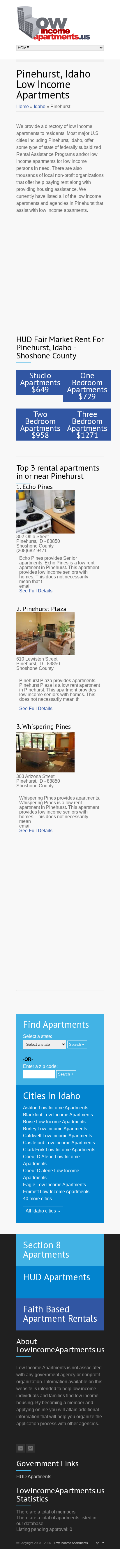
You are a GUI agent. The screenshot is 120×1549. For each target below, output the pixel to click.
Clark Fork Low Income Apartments (59, 1149)
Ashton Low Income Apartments (55, 1107)
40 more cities (37, 1198)
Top (96, 1543)
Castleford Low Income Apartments (59, 1142)
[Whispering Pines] (45, 771)
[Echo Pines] (45, 531)
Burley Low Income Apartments (55, 1128)
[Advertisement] (60, 270)
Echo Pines (37, 487)
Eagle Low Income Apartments (54, 1184)
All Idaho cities (41, 1210)
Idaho (39, 106)
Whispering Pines (46, 726)
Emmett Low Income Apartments (56, 1191)
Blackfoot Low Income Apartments (58, 1114)
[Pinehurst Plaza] (45, 654)
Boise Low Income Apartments (54, 1121)
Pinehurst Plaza (44, 609)
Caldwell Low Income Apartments (57, 1135)
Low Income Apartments (71, 1543)
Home (22, 106)
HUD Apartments (33, 1476)
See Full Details (35, 590)
